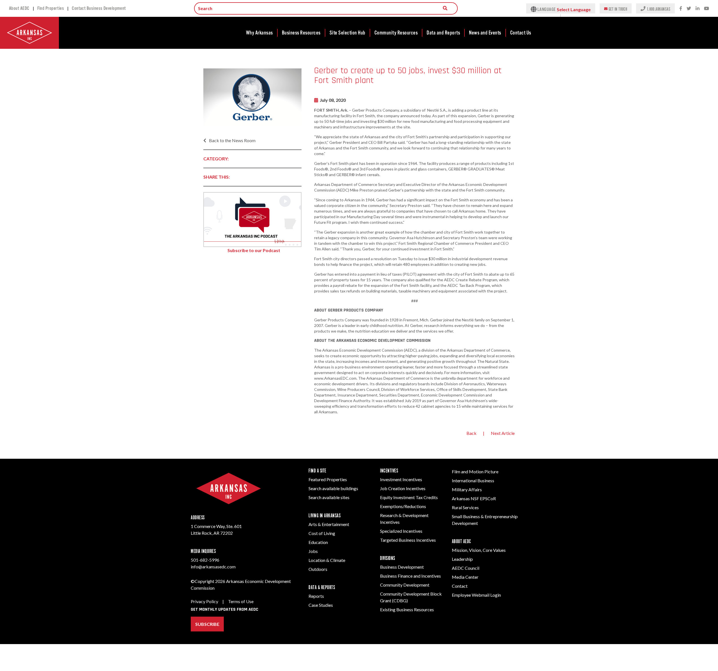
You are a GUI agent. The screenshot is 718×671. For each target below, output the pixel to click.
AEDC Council (465, 568)
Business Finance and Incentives (410, 575)
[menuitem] (260, 33)
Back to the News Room (232, 140)
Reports (316, 596)
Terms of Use (241, 601)
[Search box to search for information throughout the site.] (445, 8)
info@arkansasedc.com (213, 566)
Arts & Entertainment (329, 524)
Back (471, 433)
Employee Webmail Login (476, 595)
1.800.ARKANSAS (658, 8)
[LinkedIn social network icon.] (697, 8)
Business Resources (301, 33)
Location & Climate (327, 560)
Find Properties (50, 8)
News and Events (485, 33)
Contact (460, 586)
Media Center (465, 577)
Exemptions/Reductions (403, 506)
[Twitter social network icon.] (689, 8)
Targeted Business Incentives (408, 540)
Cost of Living (322, 533)
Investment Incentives (401, 479)
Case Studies (321, 605)
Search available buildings (333, 488)
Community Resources (396, 33)
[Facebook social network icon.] (680, 8)
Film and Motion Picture (475, 471)
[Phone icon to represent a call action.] (643, 8)
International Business (473, 480)
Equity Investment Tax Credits (409, 497)
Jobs (313, 551)
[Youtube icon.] (706, 8)
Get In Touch (618, 8)
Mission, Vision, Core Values (479, 550)
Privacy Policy (204, 601)
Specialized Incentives (401, 531)
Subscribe (207, 624)
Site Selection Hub (347, 33)
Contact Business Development (99, 8)
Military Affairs (467, 489)
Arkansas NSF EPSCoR (474, 498)
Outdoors (318, 569)
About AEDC (19, 8)
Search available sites (329, 497)
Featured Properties (328, 479)
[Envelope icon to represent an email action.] (606, 8)
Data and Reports (443, 33)
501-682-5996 (205, 559)
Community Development (404, 584)
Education (318, 542)
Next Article (503, 433)
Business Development (402, 566)
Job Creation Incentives (402, 488)
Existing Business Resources (407, 609)
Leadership (462, 559)
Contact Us (520, 33)
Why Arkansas (259, 33)
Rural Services (465, 507)
